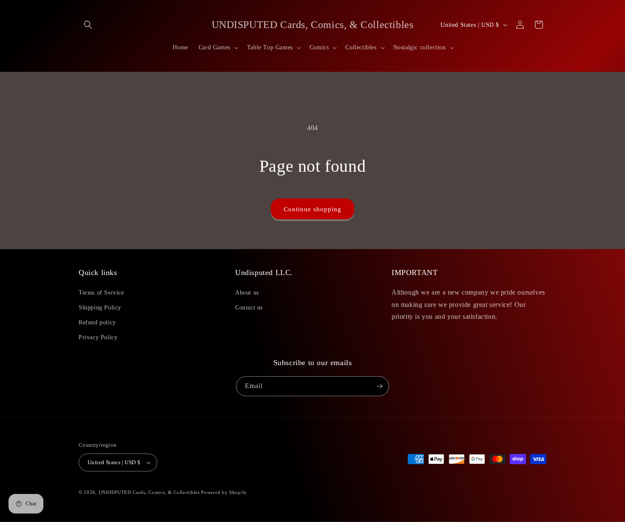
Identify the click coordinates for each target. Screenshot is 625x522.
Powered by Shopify (224, 492)
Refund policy (97, 322)
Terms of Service (101, 292)
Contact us (249, 307)
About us (247, 292)
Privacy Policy (98, 337)
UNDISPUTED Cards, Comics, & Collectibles (150, 492)
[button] (88, 24)
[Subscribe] (379, 386)
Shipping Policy (100, 307)
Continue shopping (312, 209)
